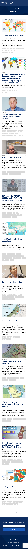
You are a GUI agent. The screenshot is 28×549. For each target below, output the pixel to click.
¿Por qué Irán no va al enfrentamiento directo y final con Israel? (13, 404)
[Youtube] (17, 539)
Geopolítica (11, 296)
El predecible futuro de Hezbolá (13, 36)
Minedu (20, 214)
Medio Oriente (6, 50)
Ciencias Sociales (11, 253)
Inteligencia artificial (19, 296)
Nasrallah (12, 50)
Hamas (12, 255)
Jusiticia (18, 133)
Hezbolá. (9, 48)
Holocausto (5, 174)
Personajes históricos (7, 52)
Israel (13, 48)
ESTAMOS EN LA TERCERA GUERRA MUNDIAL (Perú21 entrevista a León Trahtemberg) (13, 198)
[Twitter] (11, 539)
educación (20, 131)
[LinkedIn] (13, 539)
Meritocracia (14, 214)
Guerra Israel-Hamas (7, 133)
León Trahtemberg (20, 48)
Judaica (4, 48)
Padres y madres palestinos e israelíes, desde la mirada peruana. (12, 116)
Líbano (23, 257)
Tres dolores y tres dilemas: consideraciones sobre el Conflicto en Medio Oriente (11, 445)
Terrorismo (14, 216)
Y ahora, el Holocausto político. (13, 157)
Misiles (11, 259)
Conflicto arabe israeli (12, 131)
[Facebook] (15, 539)
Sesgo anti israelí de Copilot (12, 282)
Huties (4, 257)
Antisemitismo (10, 171)
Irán (14, 212)
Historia (17, 255)
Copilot (19, 294)
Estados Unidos (6, 255)
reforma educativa (7, 216)
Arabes (8, 459)
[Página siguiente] (19, 511)
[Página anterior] (9, 511)
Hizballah (22, 255)
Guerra (4, 461)
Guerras (17, 377)
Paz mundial (22, 135)
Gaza (14, 337)
